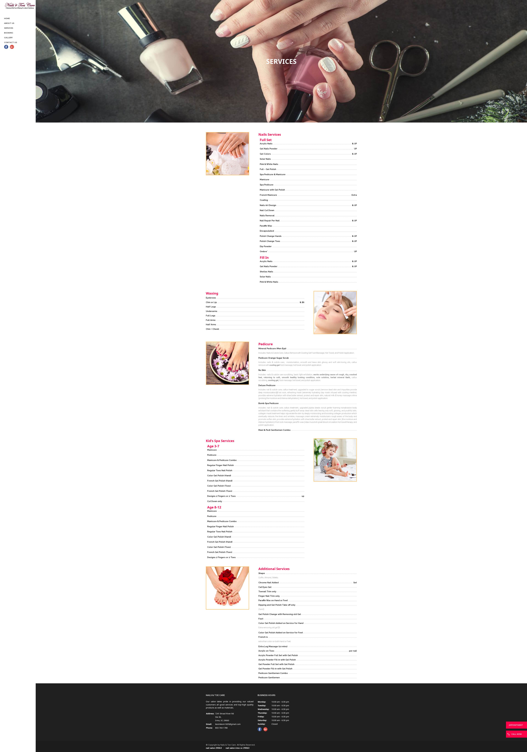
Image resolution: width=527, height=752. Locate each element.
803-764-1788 (221, 728)
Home (7, 18)
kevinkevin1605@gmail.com (228, 724)
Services (8, 28)
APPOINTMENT (516, 725)
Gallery (8, 37)
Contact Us (10, 42)
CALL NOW (516, 734)
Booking (8, 33)
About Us (9, 23)
